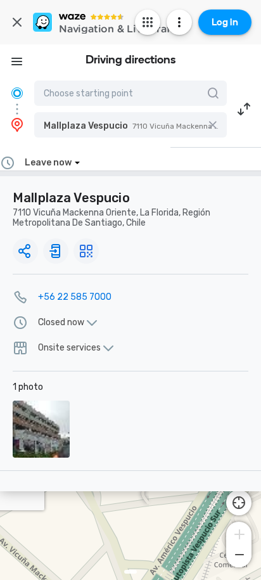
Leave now (48, 162)
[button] (130, 125)
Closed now (61, 323)
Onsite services (69, 348)
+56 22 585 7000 (74, 297)
